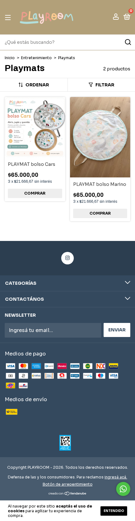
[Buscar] (127, 42)
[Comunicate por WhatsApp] (123, 489)
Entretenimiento (37, 57)
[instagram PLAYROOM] (67, 258)
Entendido (114, 511)
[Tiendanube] (67, 494)
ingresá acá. (116, 477)
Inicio (10, 57)
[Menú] (9, 17)
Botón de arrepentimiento (68, 484)
